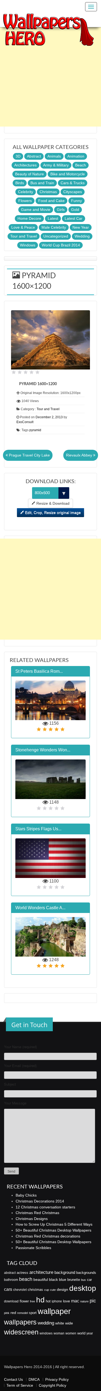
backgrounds (86, 1273)
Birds (19, 183)
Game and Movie (35, 209)
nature (84, 1301)
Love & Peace (23, 227)
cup (46, 1289)
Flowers (25, 200)
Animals (54, 156)
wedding (46, 1323)
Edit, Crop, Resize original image (52, 512)
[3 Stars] (25, 372)
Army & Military (56, 165)
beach (25, 1279)
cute (53, 1289)
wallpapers (20, 1322)
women (70, 1333)
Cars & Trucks (73, 183)
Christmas (48, 192)
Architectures (25, 165)
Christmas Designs (32, 1218)
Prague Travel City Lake (29, 455)
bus (83, 1279)
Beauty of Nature (29, 174)
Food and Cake (51, 200)
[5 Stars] (37, 372)
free (32, 1301)
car (89, 1280)
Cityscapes (72, 192)
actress (22, 1273)
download (11, 1301)
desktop (82, 1288)
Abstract (34, 156)
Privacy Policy (57, 1379)
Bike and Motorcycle (67, 174)
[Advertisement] (50, 76)
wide (69, 1323)
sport (33, 1313)
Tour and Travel (23, 236)
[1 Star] (13, 372)
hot (48, 1301)
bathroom (11, 1280)
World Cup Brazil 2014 (61, 245)
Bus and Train (42, 183)
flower (24, 1301)
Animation (75, 156)
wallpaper (54, 1311)
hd (40, 1299)
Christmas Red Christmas (37, 1213)
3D (18, 156)
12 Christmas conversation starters (45, 1207)
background (64, 1272)
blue (62, 1279)
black (53, 1279)
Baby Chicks (26, 1195)
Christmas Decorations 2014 (40, 1201)
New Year (80, 227)
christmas (35, 1290)
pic (93, 1300)
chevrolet (20, 1290)
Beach (80, 165)
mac (75, 1300)
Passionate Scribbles (33, 1248)
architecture (41, 1272)
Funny (76, 200)
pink (6, 1313)
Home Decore (29, 218)
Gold (75, 209)
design (62, 1289)
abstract (10, 1273)
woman (59, 1333)
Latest (53, 218)
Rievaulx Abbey (79, 455)
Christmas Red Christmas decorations (48, 1236)
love (66, 1301)
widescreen (21, 1332)
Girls (61, 209)
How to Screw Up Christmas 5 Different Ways (54, 1224)
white (59, 1323)
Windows (27, 245)
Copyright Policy (52, 1385)
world (81, 1333)
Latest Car (73, 218)
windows (46, 1333)
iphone (57, 1301)
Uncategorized (55, 236)
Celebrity (25, 192)
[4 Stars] (31, 372)
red (13, 1312)
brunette (73, 1280)
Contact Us (13, 1379)
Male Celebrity (53, 227)
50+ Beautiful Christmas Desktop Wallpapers (53, 1230)
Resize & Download (52, 503)
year (89, 1333)
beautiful (40, 1279)
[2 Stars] (19, 372)
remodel (22, 1313)
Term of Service (19, 1385)
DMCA (34, 1379)
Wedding (82, 236)
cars (8, 1289)
